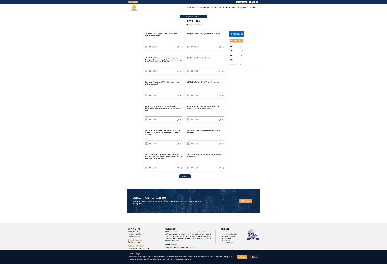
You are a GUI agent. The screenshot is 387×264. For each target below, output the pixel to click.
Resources (227, 7)
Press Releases (228, 243)
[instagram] (253, 2)
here (193, 248)
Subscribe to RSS (234, 64)
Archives (252, 7)
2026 (231, 46)
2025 (231, 51)
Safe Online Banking (229, 236)
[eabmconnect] (133, 2)
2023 (231, 60)
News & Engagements (240, 7)
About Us (195, 7)
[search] (257, 2)
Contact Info (237, 40)
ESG (219, 7)
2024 (231, 55)
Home (188, 7)
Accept (242, 257)
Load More (185, 176)
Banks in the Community (231, 234)
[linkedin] (250, 2)
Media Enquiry (242, 2)
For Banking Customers (208, 7)
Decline (254, 257)
